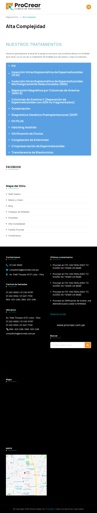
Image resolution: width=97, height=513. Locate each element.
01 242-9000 (15, 265)
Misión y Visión (15, 200)
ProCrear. (50, 509)
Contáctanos (14, 235)
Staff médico (14, 194)
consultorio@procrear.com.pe (24, 270)
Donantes (13, 218)
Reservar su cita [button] (58, 314)
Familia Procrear (16, 229)
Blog (10, 206)
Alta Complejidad (16, 224)
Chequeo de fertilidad (18, 212)
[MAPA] (26, 456)
